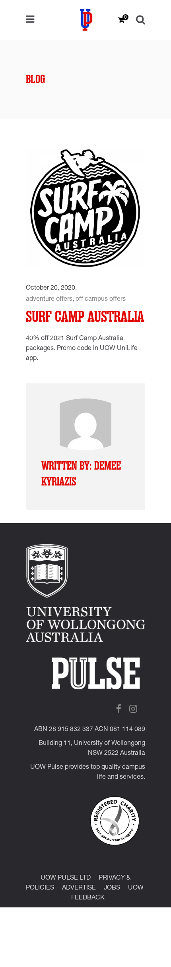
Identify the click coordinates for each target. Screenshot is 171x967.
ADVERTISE (79, 888)
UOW (136, 888)
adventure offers (49, 299)
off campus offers (101, 299)
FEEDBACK (88, 898)
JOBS (112, 888)
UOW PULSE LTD (66, 878)
